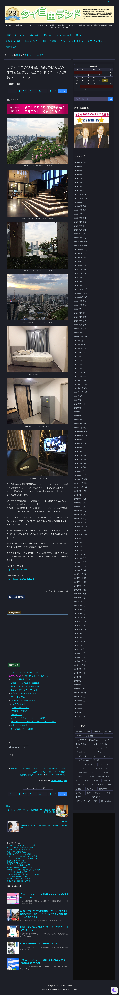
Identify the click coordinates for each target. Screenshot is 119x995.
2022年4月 (80, 368)
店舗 (109, 785)
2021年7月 (80, 404)
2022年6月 (80, 360)
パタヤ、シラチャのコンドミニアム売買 (28, 718)
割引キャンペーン (104, 776)
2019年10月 (80, 487)
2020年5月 (80, 459)
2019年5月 (80, 507)
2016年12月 (80, 622)
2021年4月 (80, 416)
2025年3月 (80, 230)
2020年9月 (80, 443)
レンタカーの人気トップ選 (17, 876)
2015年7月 (79, 673)
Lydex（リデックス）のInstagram (25, 686)
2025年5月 (80, 222)
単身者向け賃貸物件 (19, 711)
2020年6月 (80, 455)
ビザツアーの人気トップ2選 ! (19, 865)
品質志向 (86, 780)
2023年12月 (80, 289)
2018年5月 (80, 554)
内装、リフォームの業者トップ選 (20, 847)
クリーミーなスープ (99, 748)
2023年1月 (80, 333)
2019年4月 (80, 511)
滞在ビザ (98, 793)
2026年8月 (80, 163)
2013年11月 (80, 716)
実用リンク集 (81, 785)
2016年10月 (80, 629)
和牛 (77, 780)
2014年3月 (79, 713)
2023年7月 (80, 309)
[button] (114, 990)
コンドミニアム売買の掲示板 (23, 700)
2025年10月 (80, 202)
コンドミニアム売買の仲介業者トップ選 (22, 856)
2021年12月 (80, 384)
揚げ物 (78, 789)
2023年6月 (80, 313)
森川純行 (79, 793)
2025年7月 (80, 214)
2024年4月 (80, 273)
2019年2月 (80, 519)
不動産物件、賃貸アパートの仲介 (30, 775)
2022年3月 (80, 372)
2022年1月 (80, 380)
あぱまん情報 (81, 744)
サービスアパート (82, 756)
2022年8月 (80, 353)
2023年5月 (80, 317)
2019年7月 (80, 499)
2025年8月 (80, 210)
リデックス (43, 769)
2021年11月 (80, 388)
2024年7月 (80, 262)
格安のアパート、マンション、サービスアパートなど (33, 722)
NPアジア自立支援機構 (84, 736)
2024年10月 (80, 250)
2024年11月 (80, 246)
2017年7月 (80, 594)
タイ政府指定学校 (82, 760)
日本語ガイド (104, 789)
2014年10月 (80, 693)
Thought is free (72, 989)
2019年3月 (80, 515)
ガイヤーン (80, 748)
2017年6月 (79, 598)
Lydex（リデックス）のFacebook (25, 683)
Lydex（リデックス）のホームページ (26, 672)
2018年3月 (80, 562)
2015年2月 (79, 685)
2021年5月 (80, 412)
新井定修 (90, 789)
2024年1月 (80, 285)
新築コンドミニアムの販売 (34, 55)
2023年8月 (80, 305)
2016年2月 (79, 653)
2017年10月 (80, 582)
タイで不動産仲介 (19, 704)
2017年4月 (79, 606)
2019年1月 (80, 523)
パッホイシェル (104, 764)
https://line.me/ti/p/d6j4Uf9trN (20, 579)
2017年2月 (79, 614)
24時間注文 (97, 732)
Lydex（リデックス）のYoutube (25, 690)
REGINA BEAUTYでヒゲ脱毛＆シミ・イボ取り (93, 740)
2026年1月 (80, 190)
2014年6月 (79, 701)
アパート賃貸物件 (18, 697)
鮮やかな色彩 (106, 801)
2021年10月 (80, 392)
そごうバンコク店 (100, 744)
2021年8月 (80, 400)
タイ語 (96, 760)
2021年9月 (80, 396)
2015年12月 (80, 661)
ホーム (9, 55)
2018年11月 (80, 531)
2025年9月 (80, 206)
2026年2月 (79, 186)
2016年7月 (79, 641)
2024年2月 (80, 281)
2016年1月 (79, 657)
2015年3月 (79, 681)
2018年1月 (80, 570)
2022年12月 (80, 337)
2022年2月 (80, 376)
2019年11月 (80, 483)
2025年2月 (80, 234)
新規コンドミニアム (20, 707)
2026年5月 (79, 174)
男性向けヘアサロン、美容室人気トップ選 (23, 870)
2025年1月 (80, 238)
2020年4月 (80, 463)
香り (96, 801)
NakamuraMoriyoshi (59, 781)
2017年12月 (80, 574)
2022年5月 (80, 364)
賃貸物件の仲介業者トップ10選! (24, 693)
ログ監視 (105, 772)
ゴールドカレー (81, 752)
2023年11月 (80, 293)
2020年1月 (80, 475)
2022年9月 (80, 349)
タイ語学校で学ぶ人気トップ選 (19, 850)
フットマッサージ (100, 768)
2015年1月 (79, 689)
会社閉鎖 (79, 776)
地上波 (96, 780)
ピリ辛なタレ (81, 768)
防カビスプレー (98, 797)
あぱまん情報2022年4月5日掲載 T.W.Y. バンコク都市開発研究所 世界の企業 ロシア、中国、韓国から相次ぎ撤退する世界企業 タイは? (44, 913)
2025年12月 (80, 194)
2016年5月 (79, 645)
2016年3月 (79, 649)
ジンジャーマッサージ (102, 756)
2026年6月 (80, 171)
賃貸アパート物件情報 (57, 772)
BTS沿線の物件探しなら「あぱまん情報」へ (38, 943)
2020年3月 (80, 467)
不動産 (18, 55)
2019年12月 (80, 479)
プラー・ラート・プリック (85, 772)
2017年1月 (79, 618)
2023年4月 (80, 321)
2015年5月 (79, 677)
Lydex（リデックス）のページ (36, 676)
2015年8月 (79, 669)
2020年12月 (80, 432)
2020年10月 (80, 440)
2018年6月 (80, 550)
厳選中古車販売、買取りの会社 (18, 879)
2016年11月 (80, 625)
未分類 (34, 769)
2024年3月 (80, 277)
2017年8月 (80, 590)
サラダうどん (101, 752)
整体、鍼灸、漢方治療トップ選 (19, 881)
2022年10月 (80, 345)
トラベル (107, 760)
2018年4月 (80, 558)
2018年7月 (80, 546)
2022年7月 (80, 356)
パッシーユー (89, 764)
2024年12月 (80, 242)
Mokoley (108, 732)
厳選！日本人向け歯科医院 (16, 852)
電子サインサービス (83, 801)
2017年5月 (79, 602)
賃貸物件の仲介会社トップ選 (19, 854)
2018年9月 (80, 538)
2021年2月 (80, 424)
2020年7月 (80, 451)
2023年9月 (80, 301)
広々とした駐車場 (96, 785)
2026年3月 (80, 182)
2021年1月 (80, 428)
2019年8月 (80, 495)
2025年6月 (80, 218)
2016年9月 (79, 633)
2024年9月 (80, 254)
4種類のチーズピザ (83, 732)
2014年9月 (79, 697)
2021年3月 (80, 420)
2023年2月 (80, 329)
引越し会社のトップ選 (16, 861)
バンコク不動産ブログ (21, 679)
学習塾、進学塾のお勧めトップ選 (19, 868)
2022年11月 (80, 341)
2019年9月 (80, 491)
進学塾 (78, 797)
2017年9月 (80, 586)
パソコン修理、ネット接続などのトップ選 (23, 874)
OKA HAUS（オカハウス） (56, 775)
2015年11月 (80, 665)
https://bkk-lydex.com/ (17, 569)
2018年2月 (80, 566)
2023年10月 (80, 297)
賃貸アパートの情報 (19, 725)
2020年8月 (80, 447)
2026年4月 (79, 178)
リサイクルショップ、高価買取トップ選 (22, 858)
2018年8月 (80, 542)
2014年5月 (79, 705)
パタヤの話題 (16, 714)
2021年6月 (80, 408)
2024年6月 (80, 265)
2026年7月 (80, 167)
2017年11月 (80, 578)
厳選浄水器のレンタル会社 (17, 863)
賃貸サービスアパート (57, 769)
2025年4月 (80, 226)
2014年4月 (79, 709)
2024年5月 (80, 269)
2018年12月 (80, 527)
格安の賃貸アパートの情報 (22, 729)
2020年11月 (80, 436)
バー (77, 764)
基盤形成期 (107, 780)
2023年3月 (80, 325)
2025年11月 (80, 198)
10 (77, 78)
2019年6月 (80, 503)
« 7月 (84, 89)
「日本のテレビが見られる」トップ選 (21, 845)
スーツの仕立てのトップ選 (17, 872)
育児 (108, 793)
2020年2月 (80, 471)
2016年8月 (79, 637)
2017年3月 (79, 610)
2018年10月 (80, 534)
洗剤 (89, 793)
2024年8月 (80, 258)
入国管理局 (90, 776)
